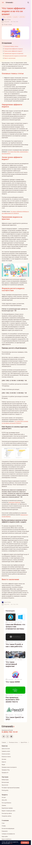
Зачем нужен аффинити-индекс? (13, 51)
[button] (28, 2)
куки (11, 843)
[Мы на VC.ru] (7, 736)
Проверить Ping (5, 770)
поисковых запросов (14, 502)
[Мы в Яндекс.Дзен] (11, 736)
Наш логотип (5, 785)
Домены (4, 805)
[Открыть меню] (3, 2)
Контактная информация (8, 828)
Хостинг (4, 797)
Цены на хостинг (6, 748)
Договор (4, 759)
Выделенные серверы (7, 808)
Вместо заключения (9, 58)
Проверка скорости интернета (9, 767)
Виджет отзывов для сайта (8, 810)
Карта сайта (5, 836)
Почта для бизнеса (6, 802)
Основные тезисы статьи (11, 46)
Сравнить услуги (6, 751)
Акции (3, 764)
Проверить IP (5, 772)
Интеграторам (5, 782)
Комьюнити (5, 831)
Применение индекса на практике (13, 53)
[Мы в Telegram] (3, 736)
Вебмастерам (5, 779)
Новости (4, 762)
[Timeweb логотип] (10, 2)
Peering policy (5, 790)
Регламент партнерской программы (10, 787)
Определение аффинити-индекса (13, 48)
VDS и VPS (4, 800)
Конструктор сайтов (7, 813)
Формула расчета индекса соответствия (15, 56)
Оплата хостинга (6, 754)
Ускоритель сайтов (6, 816)
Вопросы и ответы (6, 756)
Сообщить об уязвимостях (8, 833)
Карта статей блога (6, 839)
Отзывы (4, 825)
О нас (3, 823)
